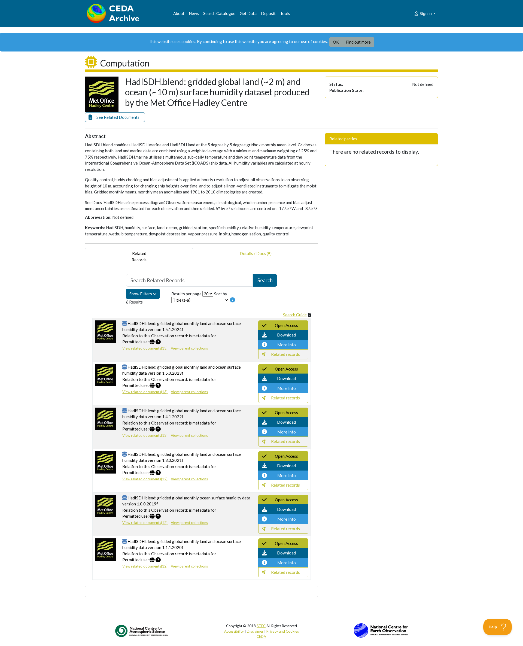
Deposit (268, 13)
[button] (115, 117)
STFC (261, 626)
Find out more (358, 42)
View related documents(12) (145, 479)
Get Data (248, 13)
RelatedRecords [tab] (139, 256)
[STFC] (381, 629)
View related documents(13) (145, 348)
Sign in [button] (426, 13)
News (194, 13)
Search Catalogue (219, 13)
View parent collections (189, 348)
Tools (285, 13)
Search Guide (295, 314)
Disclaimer (255, 631)
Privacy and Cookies (282, 631)
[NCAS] (142, 630)
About (178, 13)
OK (336, 42)
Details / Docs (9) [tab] (256, 253)
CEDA (261, 636)
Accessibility (234, 631)
